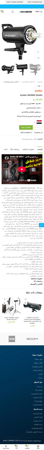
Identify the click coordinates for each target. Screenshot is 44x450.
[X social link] (24, 6)
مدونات (40, 378)
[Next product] (37, 86)
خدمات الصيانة (37, 421)
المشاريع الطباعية (37, 428)
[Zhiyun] (12, 339)
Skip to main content (15, 2)
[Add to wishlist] (25, 299)
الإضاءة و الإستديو (27, 82)
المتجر (40, 374)
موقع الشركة (38, 401)
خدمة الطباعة (38, 424)
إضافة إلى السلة (26, 127)
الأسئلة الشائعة (37, 370)
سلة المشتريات (37, 413)
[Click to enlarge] (38, 58)
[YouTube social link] (19, 6)
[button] (25, 303)
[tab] (39, 149)
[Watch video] (38, 52)
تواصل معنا (38, 390)
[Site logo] (25, 11)
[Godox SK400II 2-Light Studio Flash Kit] (11, 306)
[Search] (12, 12)
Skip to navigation (35, 2)
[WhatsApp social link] (39, 142)
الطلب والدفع (38, 363)
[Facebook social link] (26, 6)
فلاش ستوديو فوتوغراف (11, 82)
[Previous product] (41, 86)
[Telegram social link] (37, 142)
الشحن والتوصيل (37, 366)
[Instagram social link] (22, 6)
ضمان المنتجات (37, 397)
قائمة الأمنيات (38, 417)
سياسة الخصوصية (36, 394)
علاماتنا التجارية (37, 405)
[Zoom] (32, 339)
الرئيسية (39, 82)
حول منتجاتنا (38, 359)
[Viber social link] (35, 142)
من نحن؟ (39, 386)
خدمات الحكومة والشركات (34, 432)
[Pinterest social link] (17, 6)
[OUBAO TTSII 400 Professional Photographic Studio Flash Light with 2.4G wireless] (32, 306)
